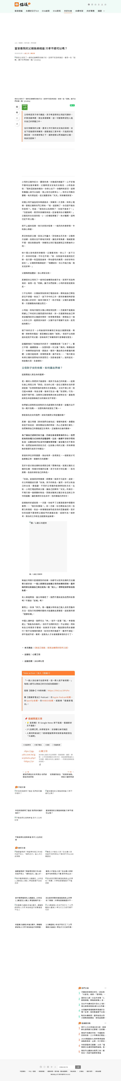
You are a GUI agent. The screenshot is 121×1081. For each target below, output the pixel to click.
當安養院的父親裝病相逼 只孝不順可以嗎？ (59, 811)
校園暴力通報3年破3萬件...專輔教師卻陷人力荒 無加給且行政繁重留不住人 (29, 925)
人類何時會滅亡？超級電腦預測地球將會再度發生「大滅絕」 (49, 734)
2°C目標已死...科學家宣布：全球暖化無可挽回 (47, 729)
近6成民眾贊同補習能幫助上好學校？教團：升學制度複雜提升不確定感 (59, 899)
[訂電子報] (99, 4)
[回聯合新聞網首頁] (17, 4)
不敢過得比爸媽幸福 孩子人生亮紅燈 (29, 838)
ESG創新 (46, 10)
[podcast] (95, 4)
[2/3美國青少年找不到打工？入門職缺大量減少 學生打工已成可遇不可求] (59, 913)
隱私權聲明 (63, 1071)
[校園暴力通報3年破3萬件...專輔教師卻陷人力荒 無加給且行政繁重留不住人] (29, 913)
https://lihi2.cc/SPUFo (58, 690)
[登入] (102, 4)
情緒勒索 (57, 745)
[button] (105, 4)
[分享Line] (17, 112)
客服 (34, 1071)
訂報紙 (81, 1071)
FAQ (30, 1071)
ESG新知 (57, 10)
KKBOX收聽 (47, 700)
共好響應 (91, 10)
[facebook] (89, 4)
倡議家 (21, 42)
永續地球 (79, 10)
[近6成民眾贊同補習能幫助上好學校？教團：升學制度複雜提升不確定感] (59, 886)
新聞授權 (41, 1071)
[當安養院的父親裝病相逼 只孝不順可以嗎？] (59, 799)
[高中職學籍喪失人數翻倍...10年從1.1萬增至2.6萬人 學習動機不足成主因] (29, 886)
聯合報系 (73, 1071)
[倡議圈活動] (105, 1023)
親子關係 (38, 745)
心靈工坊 (43, 750)
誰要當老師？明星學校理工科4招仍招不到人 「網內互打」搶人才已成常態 (29, 872)
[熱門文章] (105, 988)
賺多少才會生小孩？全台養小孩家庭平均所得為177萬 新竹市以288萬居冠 (59, 872)
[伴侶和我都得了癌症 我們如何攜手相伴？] (29, 799)
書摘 (48, 745)
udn (16, 42)
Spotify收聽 (32, 700)
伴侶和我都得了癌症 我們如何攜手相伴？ (29, 811)
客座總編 (19, 10)
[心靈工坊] (29, 756)
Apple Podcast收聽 (62, 697)
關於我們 (89, 1071)
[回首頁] (22, 4)
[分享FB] (17, 106)
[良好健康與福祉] (25, 107)
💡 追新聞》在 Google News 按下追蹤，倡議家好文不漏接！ (49, 724)
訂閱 (78, 1067)
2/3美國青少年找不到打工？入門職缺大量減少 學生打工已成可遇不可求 (59, 925)
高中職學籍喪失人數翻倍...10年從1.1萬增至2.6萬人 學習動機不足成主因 (28, 899)
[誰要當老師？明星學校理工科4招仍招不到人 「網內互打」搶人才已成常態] (29, 860)
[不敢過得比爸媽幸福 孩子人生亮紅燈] (29, 825)
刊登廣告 (23, 1071)
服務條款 (50, 1071)
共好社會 (68, 10)
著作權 (57, 1071)
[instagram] (92, 4)
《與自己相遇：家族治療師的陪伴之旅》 (51, 647)
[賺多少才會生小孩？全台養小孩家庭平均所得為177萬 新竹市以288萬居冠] (59, 860)
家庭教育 (27, 745)
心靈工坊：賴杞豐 (29, 53)
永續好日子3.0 (32, 10)
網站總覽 (98, 1071)
